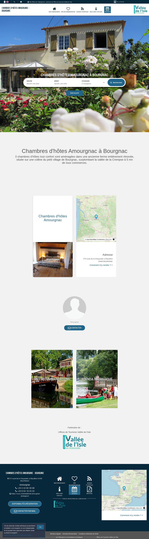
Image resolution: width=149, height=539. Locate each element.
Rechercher (117, 82)
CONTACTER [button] (76, 328)
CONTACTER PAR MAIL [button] (26, 511)
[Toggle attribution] (113, 239)
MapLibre (109, 239)
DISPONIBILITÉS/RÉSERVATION (25, 504)
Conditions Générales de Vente (88, 534)
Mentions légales (55, 534)
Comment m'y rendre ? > (101, 265)
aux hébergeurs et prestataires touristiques (69, 537)
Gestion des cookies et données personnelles (17, 535)
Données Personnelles (70, 534)
